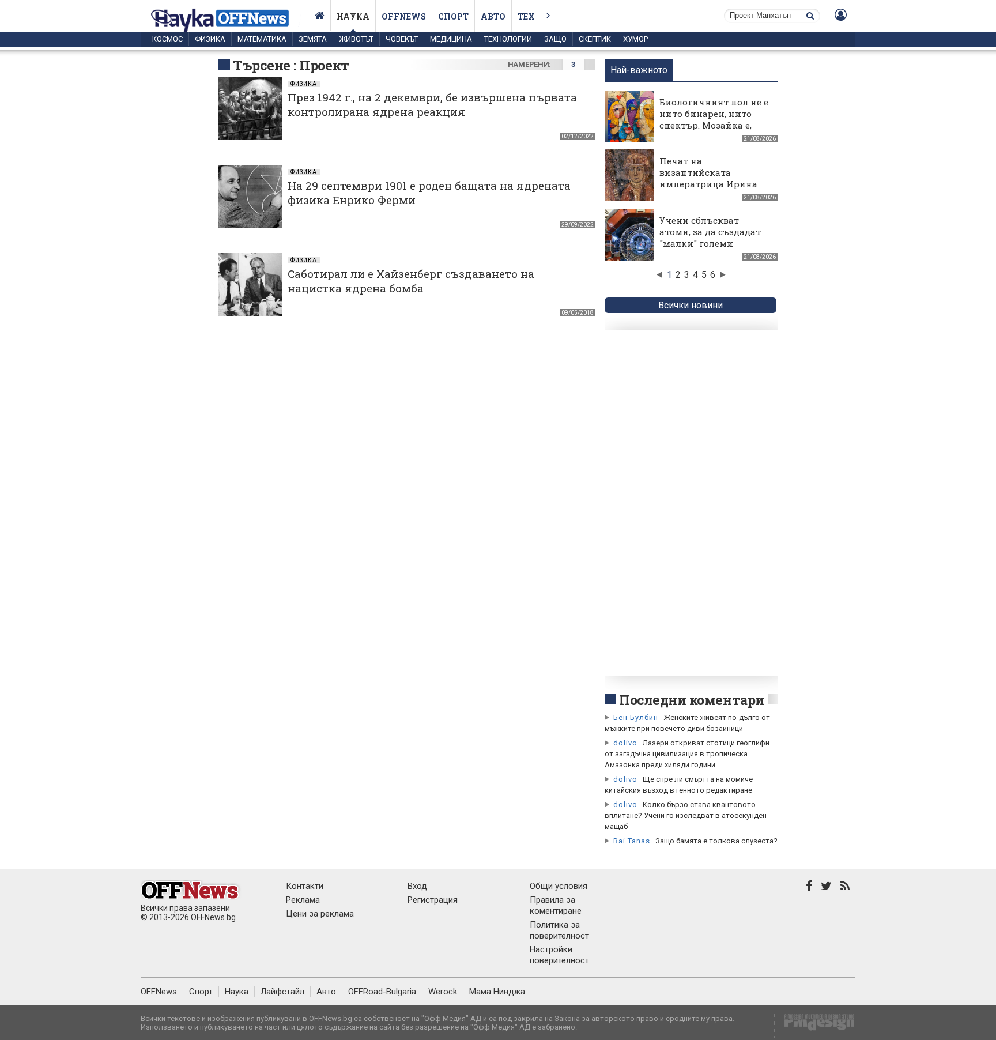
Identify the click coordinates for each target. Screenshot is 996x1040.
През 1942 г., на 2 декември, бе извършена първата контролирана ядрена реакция (432, 104)
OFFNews (159, 991)
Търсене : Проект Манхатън (291, 73)
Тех (526, 16)
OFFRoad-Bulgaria (382, 991)
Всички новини (690, 305)
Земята (313, 39)
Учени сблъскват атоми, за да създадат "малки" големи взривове (710, 237)
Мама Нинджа (497, 991)
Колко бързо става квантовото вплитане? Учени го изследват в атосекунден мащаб (686, 815)
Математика (261, 39)
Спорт (453, 16)
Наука (353, 16)
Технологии (508, 39)
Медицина (451, 39)
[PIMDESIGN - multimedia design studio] (814, 1026)
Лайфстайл (282, 991)
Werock (442, 991)
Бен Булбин (635, 717)
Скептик (595, 39)
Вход (417, 886)
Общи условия (558, 886)
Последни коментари (691, 700)
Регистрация (433, 900)
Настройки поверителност (559, 955)
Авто (493, 16)
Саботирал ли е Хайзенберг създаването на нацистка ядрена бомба (411, 280)
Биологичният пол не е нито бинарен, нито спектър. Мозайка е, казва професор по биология (713, 125)
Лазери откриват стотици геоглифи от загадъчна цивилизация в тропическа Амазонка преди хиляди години (687, 753)
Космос (167, 39)
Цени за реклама (320, 914)
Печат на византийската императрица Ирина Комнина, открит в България (708, 184)
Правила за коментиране (556, 905)
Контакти (304, 886)
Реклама (303, 900)
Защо (555, 39)
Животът (356, 39)
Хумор (635, 39)
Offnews (404, 16)
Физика (210, 39)
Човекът (402, 39)
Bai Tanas (631, 840)
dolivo (625, 742)
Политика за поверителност (559, 930)
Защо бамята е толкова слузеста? (716, 840)
